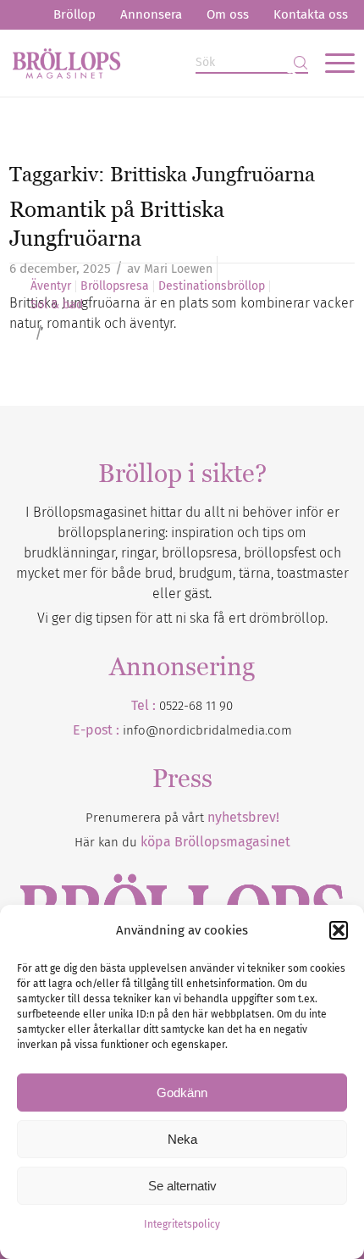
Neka (182, 1139)
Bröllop (74, 14)
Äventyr (50, 286)
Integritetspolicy (182, 1224)
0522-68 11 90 (196, 705)
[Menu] (331, 63)
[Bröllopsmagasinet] (147, 63)
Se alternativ (182, 1186)
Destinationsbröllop (211, 286)
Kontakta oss (310, 14)
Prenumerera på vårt (182, 817)
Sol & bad (56, 305)
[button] (338, 930)
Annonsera (151, 14)
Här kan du (182, 842)
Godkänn (182, 1092)
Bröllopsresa (114, 286)
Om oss (228, 14)
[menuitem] (74, 15)
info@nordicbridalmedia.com (207, 730)
